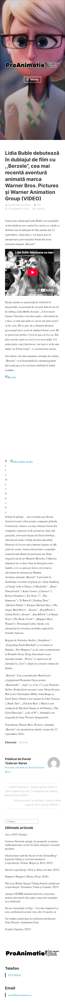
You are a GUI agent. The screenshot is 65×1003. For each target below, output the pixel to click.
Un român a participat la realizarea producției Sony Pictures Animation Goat (30, 920)
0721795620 (14, 975)
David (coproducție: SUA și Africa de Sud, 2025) (32, 870)
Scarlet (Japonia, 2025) (18, 929)
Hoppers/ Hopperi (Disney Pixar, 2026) (27, 876)
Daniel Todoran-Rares (19, 204)
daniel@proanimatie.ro (20, 995)
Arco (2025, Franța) (16, 834)
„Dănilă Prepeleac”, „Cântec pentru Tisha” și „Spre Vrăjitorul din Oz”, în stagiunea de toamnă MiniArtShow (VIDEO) (30, 791)
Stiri (39, 204)
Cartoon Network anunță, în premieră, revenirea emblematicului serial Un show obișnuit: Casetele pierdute (32, 845)
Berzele (23, 742)
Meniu (34, 79)
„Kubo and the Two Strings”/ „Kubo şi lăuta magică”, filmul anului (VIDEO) (37, 802)
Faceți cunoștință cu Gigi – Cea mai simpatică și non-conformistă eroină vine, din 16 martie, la (31, 910)
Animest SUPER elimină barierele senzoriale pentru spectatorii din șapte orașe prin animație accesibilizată (31, 897)
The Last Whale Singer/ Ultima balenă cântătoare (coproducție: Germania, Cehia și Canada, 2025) (32, 885)
